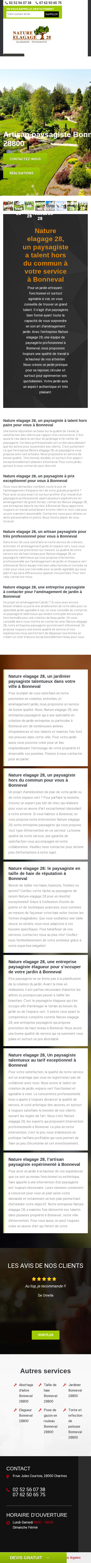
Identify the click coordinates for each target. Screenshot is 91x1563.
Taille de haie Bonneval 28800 (50, 1393)
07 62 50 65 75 (50, 3)
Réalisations (21, 173)
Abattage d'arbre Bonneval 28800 (26, 1393)
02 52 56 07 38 (19, 3)
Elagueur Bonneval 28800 (26, 1415)
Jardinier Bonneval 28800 (75, 1390)
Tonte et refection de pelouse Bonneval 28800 (75, 1423)
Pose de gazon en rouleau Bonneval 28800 (50, 1421)
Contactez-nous (25, 159)
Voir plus (45, 1335)
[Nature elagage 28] (31, 34)
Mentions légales (68, 1558)
